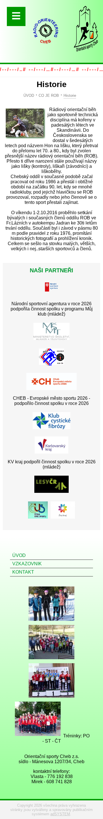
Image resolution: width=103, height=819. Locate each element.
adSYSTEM (60, 814)
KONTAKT (23, 572)
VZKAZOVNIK (27, 563)
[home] (46, 46)
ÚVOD (28, 95)
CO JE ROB (49, 95)
